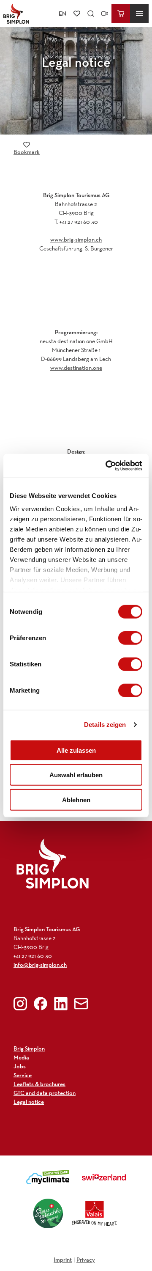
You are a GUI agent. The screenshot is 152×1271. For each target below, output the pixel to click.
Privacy (85, 1259)
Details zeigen (105, 724)
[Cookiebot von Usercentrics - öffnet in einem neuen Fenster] (107, 465)
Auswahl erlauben (76, 775)
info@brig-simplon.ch (40, 964)
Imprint (63, 1259)
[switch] (130, 637)
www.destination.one (76, 367)
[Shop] (120, 13)
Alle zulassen (76, 750)
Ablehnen (76, 799)
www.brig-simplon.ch (76, 239)
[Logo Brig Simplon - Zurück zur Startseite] (16, 13)
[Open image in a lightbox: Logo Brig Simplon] (53, 863)
